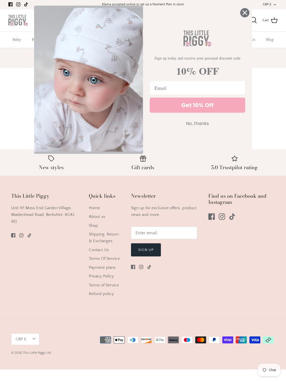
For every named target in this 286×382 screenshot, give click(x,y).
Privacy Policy (101, 276)
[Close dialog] (245, 13)
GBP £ (267, 4)
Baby (17, 39)
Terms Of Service (104, 258)
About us (97, 216)
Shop (93, 225)
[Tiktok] (26, 4)
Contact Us (99, 249)
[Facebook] (10, 4)
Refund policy (101, 293)
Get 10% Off (197, 105)
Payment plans (102, 267)
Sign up (146, 250)
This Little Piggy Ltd (37, 353)
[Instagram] (18, 4)
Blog (269, 39)
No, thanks (197, 123)
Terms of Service (104, 285)
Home (94, 208)
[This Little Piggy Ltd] (18, 20)
